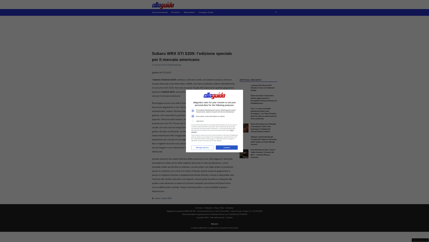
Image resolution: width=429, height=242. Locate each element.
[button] (214, 121)
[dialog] (214, 121)
